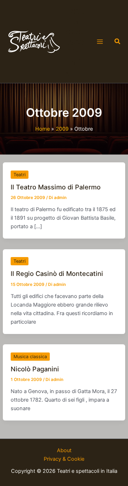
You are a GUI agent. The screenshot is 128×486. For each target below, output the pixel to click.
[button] (117, 41)
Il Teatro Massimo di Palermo (56, 187)
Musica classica (30, 356)
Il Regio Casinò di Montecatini (57, 273)
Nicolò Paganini (35, 369)
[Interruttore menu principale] (99, 41)
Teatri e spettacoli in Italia (75, 41)
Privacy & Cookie (64, 459)
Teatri (20, 174)
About (64, 450)
